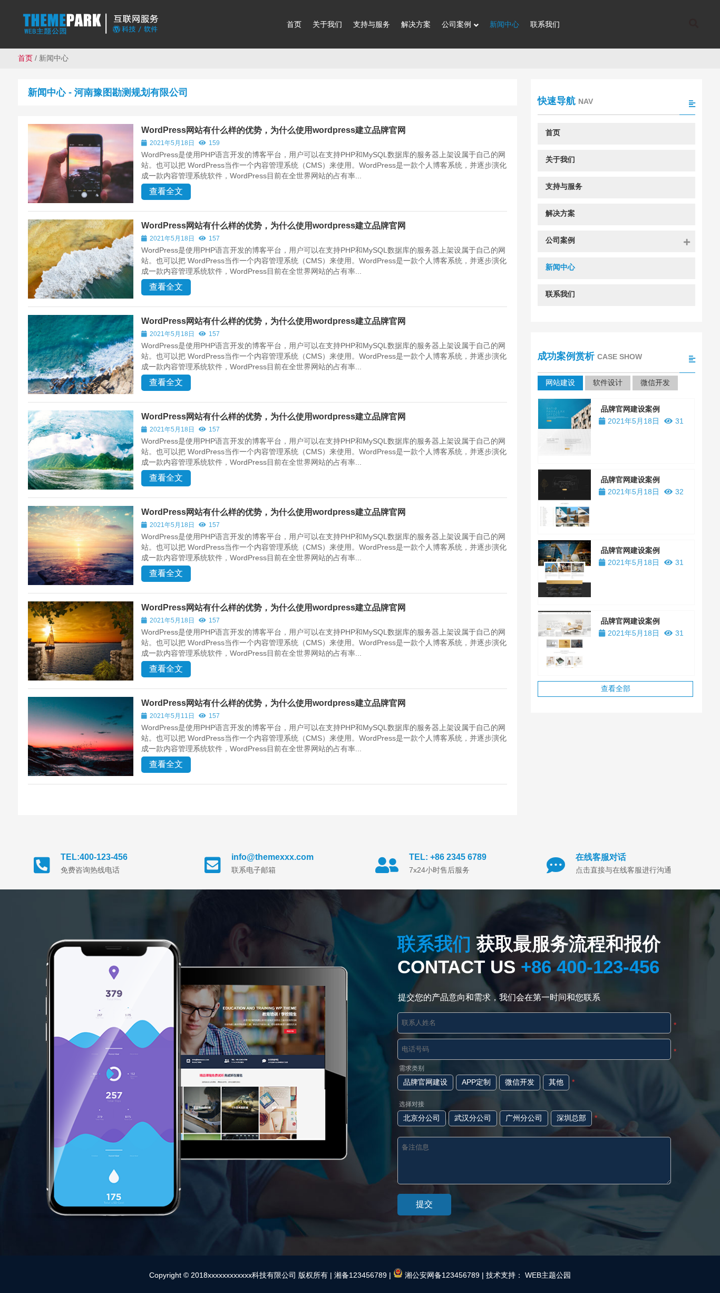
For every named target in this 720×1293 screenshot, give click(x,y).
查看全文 (166, 191)
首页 (25, 58)
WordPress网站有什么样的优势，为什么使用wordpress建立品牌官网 (273, 130)
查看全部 (615, 688)
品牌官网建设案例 (630, 409)
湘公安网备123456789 (441, 1275)
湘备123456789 (359, 1275)
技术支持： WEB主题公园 (528, 1275)
